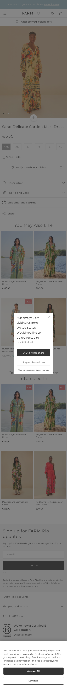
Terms (55, 357)
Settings (33, 680)
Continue (49, 349)
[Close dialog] (63, 321)
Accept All (33, 671)
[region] (33, 664)
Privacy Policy (51, 357)
